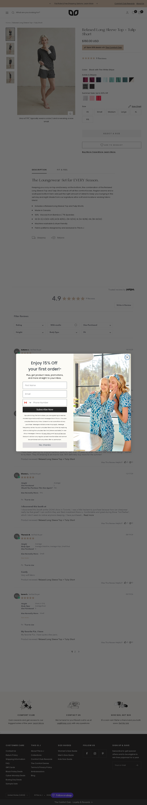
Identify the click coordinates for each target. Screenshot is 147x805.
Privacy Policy (46, 433)
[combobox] (27, 402)
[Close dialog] (127, 357)
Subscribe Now (44, 409)
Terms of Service (60, 433)
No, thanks (45, 445)
